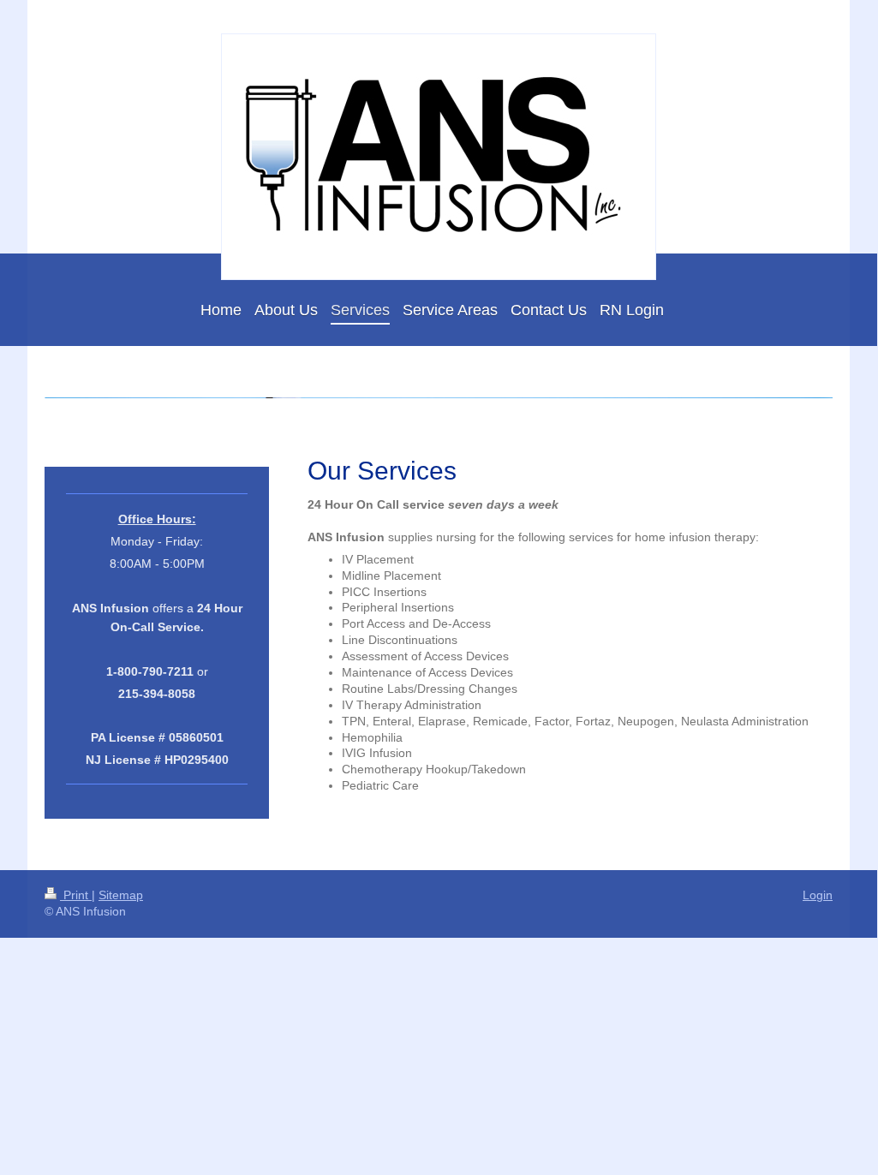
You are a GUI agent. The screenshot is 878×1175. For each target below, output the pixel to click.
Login (818, 895)
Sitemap (121, 895)
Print (76, 895)
